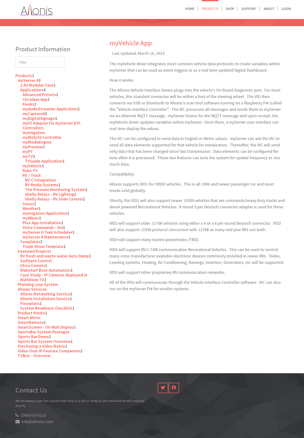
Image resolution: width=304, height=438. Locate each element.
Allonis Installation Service (45, 298)
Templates (30, 241)
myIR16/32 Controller (42, 137)
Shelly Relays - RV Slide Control (54, 199)
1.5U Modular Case (36, 85)
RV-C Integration (40, 180)
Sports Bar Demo (33, 336)
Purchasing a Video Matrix (41, 346)
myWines (31, 218)
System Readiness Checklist (46, 308)
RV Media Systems (41, 184)
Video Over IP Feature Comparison (49, 351)
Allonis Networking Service (45, 294)
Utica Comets (32, 265)
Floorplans (30, 303)
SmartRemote (31, 322)
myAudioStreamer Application (50, 109)
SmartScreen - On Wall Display (46, 327)
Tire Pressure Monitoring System (55, 189)
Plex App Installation (42, 222)
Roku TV (30, 170)
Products (23, 75)
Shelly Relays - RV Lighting (49, 194)
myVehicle (32, 165)
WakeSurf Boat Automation (45, 270)
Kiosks (28, 104)
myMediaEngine (37, 142)
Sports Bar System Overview (44, 341)
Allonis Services (32, 289)
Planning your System (38, 284)
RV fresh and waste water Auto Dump (54, 256)
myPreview (33, 146)
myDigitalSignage (39, 118)
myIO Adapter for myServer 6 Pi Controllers (51, 125)
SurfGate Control (36, 260)
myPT (28, 151)
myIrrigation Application (45, 213)
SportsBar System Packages (44, 332)
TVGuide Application (43, 161)
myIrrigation (34, 132)
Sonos (28, 203)
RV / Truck (32, 175)
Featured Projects (34, 251)
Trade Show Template (43, 246)
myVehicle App (130, 43)
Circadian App (35, 99)
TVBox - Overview (34, 355)
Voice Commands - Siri (43, 227)
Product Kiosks (31, 313)
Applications (31, 90)
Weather (30, 208)
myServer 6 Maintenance (45, 237)
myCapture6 (34, 113)
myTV (28, 156)
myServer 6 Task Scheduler (47, 232)
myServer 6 (28, 80)
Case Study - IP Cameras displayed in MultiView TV (53, 277)
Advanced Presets (39, 94)
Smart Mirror (29, 317)
